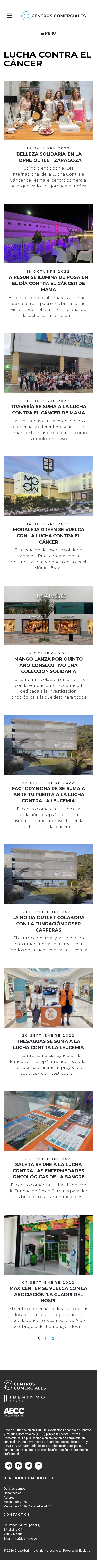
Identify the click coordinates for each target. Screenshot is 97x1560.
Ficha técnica (12, 1493)
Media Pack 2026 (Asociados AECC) (28, 1506)
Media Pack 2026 (15, 1502)
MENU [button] (50, 33)
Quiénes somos (14, 1488)
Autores (9, 1497)
